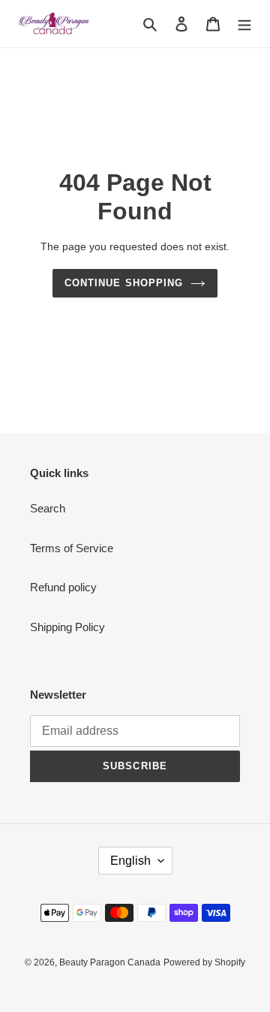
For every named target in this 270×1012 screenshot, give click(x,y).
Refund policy (63, 587)
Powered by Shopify (204, 962)
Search (47, 508)
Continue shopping (123, 282)
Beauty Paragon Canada (109, 962)
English (130, 860)
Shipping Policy (67, 627)
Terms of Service (71, 548)
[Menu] (244, 24)
